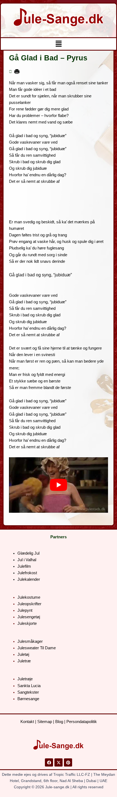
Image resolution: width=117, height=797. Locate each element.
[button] (58, 44)
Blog (59, 721)
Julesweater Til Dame (36, 648)
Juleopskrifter (29, 604)
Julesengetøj (28, 617)
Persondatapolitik (81, 721)
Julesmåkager (30, 641)
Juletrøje (25, 679)
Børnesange (28, 699)
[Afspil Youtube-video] (58, 485)
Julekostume (28, 597)
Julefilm (24, 566)
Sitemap (44, 721)
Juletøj (23, 654)
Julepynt (24, 610)
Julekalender (28, 579)
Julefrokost (27, 573)
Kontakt (27, 721)
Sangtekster (28, 692)
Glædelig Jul (28, 553)
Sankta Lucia (29, 686)
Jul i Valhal (26, 560)
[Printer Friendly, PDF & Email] (17, 71)
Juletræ (24, 661)
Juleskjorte (27, 623)
